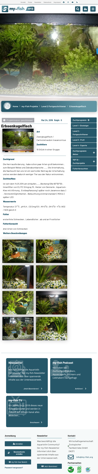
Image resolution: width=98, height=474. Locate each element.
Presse (30, 2)
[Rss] (77, 2)
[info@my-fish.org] (71, 457)
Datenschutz (47, 2)
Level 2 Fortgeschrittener (53, 106)
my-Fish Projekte (30, 106)
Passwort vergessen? (14, 467)
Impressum (57, 2)
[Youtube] (72, 2)
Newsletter (37, 2)
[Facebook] (63, 2)
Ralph (57, 120)
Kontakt (23, 2)
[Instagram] (68, 2)
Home (15, 106)
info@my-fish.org (84, 457)
